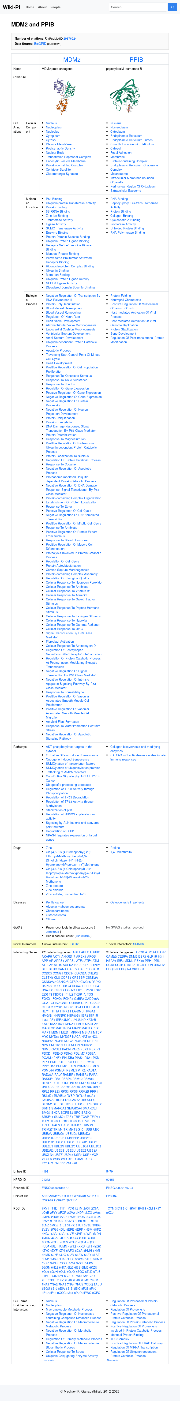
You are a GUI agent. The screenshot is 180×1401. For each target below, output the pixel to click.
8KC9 (109, 1212)
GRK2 (85, 1002)
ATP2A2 (47, 965)
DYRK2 (59, 990)
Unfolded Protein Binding (127, 228)
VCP (95, 1154)
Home (30, 7)
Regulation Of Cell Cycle (62, 561)
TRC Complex (119, 1339)
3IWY (45, 1221)
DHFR (86, 986)
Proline (115, 847)
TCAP (85, 1116)
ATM (96, 960)
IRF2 (59, 1019)
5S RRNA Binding (58, 211)
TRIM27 (47, 1129)
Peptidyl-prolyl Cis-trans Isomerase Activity (134, 205)
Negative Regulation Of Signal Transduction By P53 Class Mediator (71, 673)
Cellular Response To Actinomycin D (71, 645)
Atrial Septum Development (64, 337)
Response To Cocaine (61, 464)
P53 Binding (54, 198)
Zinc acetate (54, 885)
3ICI (125, 1208)
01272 (46, 1179)
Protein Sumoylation (59, 422)
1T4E (53, 1208)
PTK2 (82, 1070)
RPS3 (65, 1091)
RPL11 (55, 1087)
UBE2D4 (47, 1137)
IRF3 (120, 960)
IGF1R (93, 1015)
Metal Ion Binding (58, 274)
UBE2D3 (84, 1133)
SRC (77, 1112)
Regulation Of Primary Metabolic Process (74, 1339)
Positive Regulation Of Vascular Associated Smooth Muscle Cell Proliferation (68, 700)
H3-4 (78, 1007)
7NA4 (71, 1284)
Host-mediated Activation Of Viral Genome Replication (133, 322)
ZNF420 (71, 1163)
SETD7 (65, 1104)
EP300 (88, 990)
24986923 (52, 931)
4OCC (74, 1238)
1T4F (61, 1208)
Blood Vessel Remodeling (63, 312)
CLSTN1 (47, 977)
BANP (161, 952)
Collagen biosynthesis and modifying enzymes (135, 748)
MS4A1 (87, 1032)
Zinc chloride (54, 890)
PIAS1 (79, 1057)
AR (51, 960)
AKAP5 (47, 956)
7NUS (79, 1284)
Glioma (51, 919)
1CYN (110, 1208)
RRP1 (94, 1091)
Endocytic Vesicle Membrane (66, 161)
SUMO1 (59, 1116)
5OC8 (70, 1259)
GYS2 (58, 1007)
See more (48, 1360)
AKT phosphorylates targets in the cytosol (69, 748)
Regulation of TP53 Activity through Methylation (70, 803)
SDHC (91, 1100)
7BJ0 (68, 1280)
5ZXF (80, 1263)
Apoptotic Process (58, 350)
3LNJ (94, 1221)
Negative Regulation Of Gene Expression (74, 396)
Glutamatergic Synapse (62, 173)
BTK (45, 969)
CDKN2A (81, 973)
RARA (93, 1074)
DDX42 (76, 986)
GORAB (74, 1002)
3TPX (71, 1225)
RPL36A (86, 1087)
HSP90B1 (73, 1015)
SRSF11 (47, 1116)
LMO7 (80, 1024)
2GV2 (71, 1212)
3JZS (70, 1221)
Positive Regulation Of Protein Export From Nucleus (71, 533)
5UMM (97, 1259)
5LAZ (96, 1254)
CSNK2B (62, 981)
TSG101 (79, 1129)
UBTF (59, 1154)
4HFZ (97, 1229)
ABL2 (85, 952)
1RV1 (45, 1208)
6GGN (46, 1267)
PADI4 (66, 1049)
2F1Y (53, 1212)
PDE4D (58, 1053)
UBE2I (70, 1142)
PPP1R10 (48, 1066)
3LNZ (45, 1225)
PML (53, 1062)
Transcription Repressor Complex (68, 156)
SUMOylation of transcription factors (70, 763)
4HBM (88, 1229)
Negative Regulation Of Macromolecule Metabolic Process (72, 1324)
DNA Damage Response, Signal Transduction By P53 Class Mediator (71, 428)
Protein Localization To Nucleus (67, 455)
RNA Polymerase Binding (127, 232)
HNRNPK (59, 1015)
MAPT (46, 1032)
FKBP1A (80, 994)
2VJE (64, 1216)
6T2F (45, 1276)
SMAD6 (138, 944)
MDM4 (55, 1032)
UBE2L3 (47, 1146)
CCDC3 (47, 973)
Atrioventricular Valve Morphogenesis (71, 325)
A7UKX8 (80, 1196)
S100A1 (89, 1095)
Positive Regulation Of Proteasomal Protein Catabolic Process (134, 1315)
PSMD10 (48, 1070)
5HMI (96, 1250)
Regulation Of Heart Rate (63, 316)
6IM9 (85, 1267)
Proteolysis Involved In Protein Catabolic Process (73, 555)
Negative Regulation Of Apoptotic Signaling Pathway (68, 736)
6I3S (77, 1267)
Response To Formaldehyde (65, 692)
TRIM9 (68, 1129)
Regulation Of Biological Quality (67, 578)
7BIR (45, 1280)
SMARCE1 (90, 1108)
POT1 (70, 1062)
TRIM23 (87, 1125)
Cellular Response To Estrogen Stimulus (73, 616)
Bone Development (123, 333)
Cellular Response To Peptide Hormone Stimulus (72, 609)
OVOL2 (56, 1049)
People (55, 7)
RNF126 (96, 1083)
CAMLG (111, 956)
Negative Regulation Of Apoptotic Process (68, 470)
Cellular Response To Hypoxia (66, 620)
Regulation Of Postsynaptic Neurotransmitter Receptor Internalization (73, 652)
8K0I (141, 1208)
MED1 (65, 1032)
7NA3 (62, 1284)
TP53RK (75, 1121)
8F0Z (84, 1288)
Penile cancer (55, 902)
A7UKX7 (67, 1196)
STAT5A (129, 965)
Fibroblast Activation (60, 641)
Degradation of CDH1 (60, 831)
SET (56, 1104)
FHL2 (69, 994)
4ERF (79, 1229)
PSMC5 (93, 1066)
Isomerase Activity (123, 224)
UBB (89, 1129)
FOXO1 (47, 998)
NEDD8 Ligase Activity (61, 283)
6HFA (63, 1267)
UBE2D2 (71, 1133)
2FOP (62, 1212)
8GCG (61, 1292)
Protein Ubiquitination (60, 418)
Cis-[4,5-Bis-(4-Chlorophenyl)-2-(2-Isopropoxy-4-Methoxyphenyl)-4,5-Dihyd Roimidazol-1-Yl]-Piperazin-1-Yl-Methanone (73, 875)
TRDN (149, 965)
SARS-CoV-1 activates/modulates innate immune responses (137, 757)
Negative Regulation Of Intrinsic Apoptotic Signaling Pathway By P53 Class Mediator (71, 683)
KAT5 (45, 1024)
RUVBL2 (60, 1095)
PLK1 (45, 1062)
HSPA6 (111, 960)
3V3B (87, 1225)
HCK (85, 1007)
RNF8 (45, 1087)
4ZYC (45, 1250)
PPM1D (88, 1062)
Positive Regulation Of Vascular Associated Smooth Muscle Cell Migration (68, 713)
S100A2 (47, 1100)
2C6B (45, 1212)
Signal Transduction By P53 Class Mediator (69, 635)
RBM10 (77, 1078)
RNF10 (73, 1083)
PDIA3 (68, 1053)
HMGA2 (90, 1011)
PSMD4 (60, 1070)
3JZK (53, 1221)
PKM (96, 1057)
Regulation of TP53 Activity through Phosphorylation (70, 791)
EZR (45, 994)
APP (45, 960)
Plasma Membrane (58, 144)
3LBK (78, 1221)
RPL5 (45, 1091)
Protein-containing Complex (64, 165)
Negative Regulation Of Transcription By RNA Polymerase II (73, 297)
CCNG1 (58, 973)
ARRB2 (70, 960)
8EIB (69, 1288)
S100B (81, 1100)
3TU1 (79, 1225)
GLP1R (152, 956)
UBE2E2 (73, 1137)
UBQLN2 (112, 969)
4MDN (96, 1233)
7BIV (60, 1280)
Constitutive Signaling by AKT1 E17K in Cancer (73, 778)
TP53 (54, 1121)
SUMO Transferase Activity (64, 228)
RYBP (71, 1095)
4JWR (87, 1233)
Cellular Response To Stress (65, 1351)
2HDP (80, 1212)
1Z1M (78, 1208)
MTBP (97, 1032)
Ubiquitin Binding (57, 270)
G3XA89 (47, 1200)
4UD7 (45, 1246)
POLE (61, 1062)
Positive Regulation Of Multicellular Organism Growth (134, 306)
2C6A (95, 1208)
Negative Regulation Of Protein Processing (67, 403)
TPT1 (45, 1125)
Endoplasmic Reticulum (126, 135)
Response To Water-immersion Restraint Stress (73, 727)
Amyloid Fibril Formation (62, 721)
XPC (88, 1159)
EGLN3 (70, 990)
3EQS (81, 1216)
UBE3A (92, 1150)
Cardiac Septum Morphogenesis (67, 569)
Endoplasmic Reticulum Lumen (131, 140)
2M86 (97, 1212)
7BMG (85, 1280)
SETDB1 (76, 1104)
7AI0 (78, 1276)
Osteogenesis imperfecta (127, 902)
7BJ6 (76, 1280)
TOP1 (45, 1121)
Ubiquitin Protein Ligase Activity (67, 279)
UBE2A (47, 1133)
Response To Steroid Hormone (66, 540)
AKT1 (56, 956)
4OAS (55, 1238)
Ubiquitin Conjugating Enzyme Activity (72, 1355)
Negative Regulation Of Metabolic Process (68, 1332)
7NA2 (54, 1284)
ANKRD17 (68, 956)
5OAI (62, 1259)
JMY (67, 1019)
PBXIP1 (94, 1049)
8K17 (157, 1208)
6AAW (89, 1263)
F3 (50, 994)
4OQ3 (73, 1242)
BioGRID (40, 43)
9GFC (96, 1292)
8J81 (70, 1292)
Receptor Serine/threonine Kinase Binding (68, 247)
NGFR (59, 1040)
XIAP (80, 1159)
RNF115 (84, 1083)
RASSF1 (48, 1078)
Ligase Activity (56, 224)
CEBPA (123, 956)
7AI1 (85, 1276)
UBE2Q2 (95, 1146)
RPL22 (65, 1087)
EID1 (79, 990)
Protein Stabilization (124, 329)
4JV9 (61, 1233)
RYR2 (79, 1095)
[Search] (172, 7)
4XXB (81, 1246)
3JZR (62, 1221)
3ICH (118, 1208)
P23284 (111, 1196)
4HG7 (45, 1233)
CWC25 (85, 981)
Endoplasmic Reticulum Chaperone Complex (134, 167)
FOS (90, 994)
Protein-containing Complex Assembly (72, 574)
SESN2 (47, 1104)
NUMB (46, 1049)
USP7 (87, 1154)
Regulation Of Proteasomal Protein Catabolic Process (134, 1303)
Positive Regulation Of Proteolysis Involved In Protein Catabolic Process (136, 1328)
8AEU (98, 1284)
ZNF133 (59, 1163)
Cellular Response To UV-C (64, 628)
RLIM (64, 1083)
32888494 (83, 935)
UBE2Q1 (82, 1146)
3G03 (89, 1216)
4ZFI (89, 1246)
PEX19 (139, 960)
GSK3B (95, 1002)
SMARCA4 (74, 1108)
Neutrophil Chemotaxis (125, 299)
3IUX (97, 1216)
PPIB (136, 59)
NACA (76, 1036)
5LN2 (45, 1259)
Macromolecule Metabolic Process (69, 1309)
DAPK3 (47, 986)
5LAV (70, 1254)
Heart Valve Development (63, 320)
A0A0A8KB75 (51, 1196)
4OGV (64, 1242)
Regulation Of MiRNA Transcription (134, 1347)
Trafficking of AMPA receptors (66, 772)
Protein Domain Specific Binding (68, 236)
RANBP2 (82, 1074)
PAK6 (75, 1049)
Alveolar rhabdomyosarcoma (65, 906)
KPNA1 (70, 1024)
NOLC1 (69, 1040)
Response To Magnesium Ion (66, 439)
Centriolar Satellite (58, 169)
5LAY (87, 1254)
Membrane (117, 156)
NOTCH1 (80, 1040)
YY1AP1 (47, 1163)
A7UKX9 (92, 1196)
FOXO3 (57, 998)
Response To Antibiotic (61, 527)
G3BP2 (79, 998)
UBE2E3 (85, 1137)
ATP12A (150, 952)
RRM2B (84, 1091)
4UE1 (54, 1246)
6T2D (88, 1271)
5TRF (88, 1259)
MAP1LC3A (63, 1028)
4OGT (55, 1242)
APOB (91, 956)
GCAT (46, 1002)
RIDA (56, 1083)
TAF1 (69, 1116)
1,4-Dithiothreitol (121, 852)
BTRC (53, 969)
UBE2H (60, 1142)
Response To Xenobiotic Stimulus (69, 375)
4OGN (46, 1242)
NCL (95, 1036)
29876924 (70, 38)
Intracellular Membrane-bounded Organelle (132, 180)
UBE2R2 (47, 1150)
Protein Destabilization (61, 434)
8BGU (46, 1288)
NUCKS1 (87, 1045)
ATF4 (88, 960)
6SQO (80, 1271)
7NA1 (45, 1284)
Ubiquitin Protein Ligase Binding (67, 241)
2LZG (88, 1212)
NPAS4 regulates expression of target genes (71, 837)
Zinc (49, 847)
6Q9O (71, 1271)
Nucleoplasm (55, 127)
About (42, 7)
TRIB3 (65, 1125)
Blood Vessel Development (64, 308)
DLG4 (95, 986)
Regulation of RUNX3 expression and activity (71, 816)
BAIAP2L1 (81, 965)
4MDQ (46, 1238)
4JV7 (53, 1233)
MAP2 (76, 1028)
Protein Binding (56, 207)
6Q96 (45, 1271)
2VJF (72, 1216)
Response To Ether (59, 506)
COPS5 (66, 977)
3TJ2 (63, 1225)
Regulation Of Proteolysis (127, 1309)
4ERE (70, 1229)
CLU (57, 977)
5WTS (54, 1263)
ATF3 (79, 960)
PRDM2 (61, 1066)
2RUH (55, 1216)
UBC (96, 1129)
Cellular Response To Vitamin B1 (68, 590)
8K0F (133, 1208)
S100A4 (58, 1100)
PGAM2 (47, 1057)
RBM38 (88, 1078)
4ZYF (54, 1250)
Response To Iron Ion (60, 384)
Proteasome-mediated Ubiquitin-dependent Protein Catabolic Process (71, 479)
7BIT (52, 1280)
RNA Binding (119, 198)
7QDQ (88, 1284)
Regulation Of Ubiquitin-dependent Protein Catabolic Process (133, 1353)
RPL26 (75, 1087)
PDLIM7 (79, 1053)
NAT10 (86, 1036)
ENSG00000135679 (55, 1187)
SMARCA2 (58, 1108)
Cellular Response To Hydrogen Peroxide (73, 582)
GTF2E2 (47, 1007)
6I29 (70, 1267)
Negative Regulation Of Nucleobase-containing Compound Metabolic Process (73, 1315)
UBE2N (59, 1146)
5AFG (70, 1250)
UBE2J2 (81, 1142)
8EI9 (54, 1288)
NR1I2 (55, 1045)
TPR (93, 1121)
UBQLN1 (160, 965)
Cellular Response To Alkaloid (66, 595)
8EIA (61, 1288)
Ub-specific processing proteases (68, 784)
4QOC (91, 1242)
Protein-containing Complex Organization (73, 498)
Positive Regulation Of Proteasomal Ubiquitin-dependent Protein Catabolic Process (71, 447)
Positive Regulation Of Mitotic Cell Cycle (73, 523)
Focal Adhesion (120, 152)
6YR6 (62, 1276)
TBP (77, 1116)
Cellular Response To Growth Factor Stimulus (70, 601)
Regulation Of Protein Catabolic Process (73, 460)
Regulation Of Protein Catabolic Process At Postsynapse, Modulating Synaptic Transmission (73, 662)
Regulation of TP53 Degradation (67, 797)
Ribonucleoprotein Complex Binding (70, 266)
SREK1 (86, 1112)
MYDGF (65, 1036)
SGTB (119, 965)
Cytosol (51, 140)
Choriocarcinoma (57, 910)
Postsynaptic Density (60, 148)
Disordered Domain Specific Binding (70, 287)
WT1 (64, 1159)
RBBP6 (66, 1078)
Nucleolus (52, 131)
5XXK (64, 1263)
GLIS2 (55, 1002)
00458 (110, 1179)
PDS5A (91, 1053)
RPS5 (74, 1091)
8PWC (86, 1292)
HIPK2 (64, 1011)
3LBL (86, 1221)
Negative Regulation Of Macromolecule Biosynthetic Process (72, 1345)
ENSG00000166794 (119, 1187)
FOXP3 (68, 998)
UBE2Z (81, 1150)
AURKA (68, 965)
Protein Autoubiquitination (63, 565)
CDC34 (69, 973)
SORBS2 (67, 1112)
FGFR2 (74, 944)
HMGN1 (47, 1015)
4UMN (63, 1246)
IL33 (45, 1019)
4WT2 (72, 1246)
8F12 (45, 1292)
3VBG (96, 1225)
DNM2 (133, 956)
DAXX (56, 986)
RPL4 (96, 1087)
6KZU (93, 1267)
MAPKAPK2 (90, 1028)
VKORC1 (138, 969)
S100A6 (70, 1100)
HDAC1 (94, 1007)
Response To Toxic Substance (66, 380)
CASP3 (83, 969)
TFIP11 (95, 1116)
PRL (157, 960)
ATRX (58, 965)
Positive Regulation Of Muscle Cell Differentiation (69, 546)
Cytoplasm (53, 135)
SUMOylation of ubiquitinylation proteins (73, 767)
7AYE (94, 1276)
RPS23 (55, 1091)
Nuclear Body (55, 152)
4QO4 (82, 1242)
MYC (45, 1036)
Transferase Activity (59, 219)
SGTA (110, 965)
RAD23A (47, 1074)
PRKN (72, 1066)
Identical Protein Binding (62, 253)
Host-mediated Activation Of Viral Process (133, 314)
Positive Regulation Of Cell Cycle (68, 510)
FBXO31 (59, 994)
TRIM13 (75, 1125)
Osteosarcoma (56, 915)
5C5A (78, 1250)
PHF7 (57, 1057)
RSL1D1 (47, 1095)
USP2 (78, 1154)
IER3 (84, 1015)
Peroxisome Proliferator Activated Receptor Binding (69, 259)
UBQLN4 (48, 1154)
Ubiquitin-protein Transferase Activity (71, 203)
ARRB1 (59, 960)
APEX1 (81, 956)
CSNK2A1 (93, 977)
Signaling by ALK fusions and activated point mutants (72, 824)
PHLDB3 (68, 1057)
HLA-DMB (77, 1011)
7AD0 (70, 1276)
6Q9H (54, 1271)
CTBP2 (74, 981)
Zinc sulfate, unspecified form (66, 894)
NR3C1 (65, 1045)
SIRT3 (46, 1108)
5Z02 (71, 1263)
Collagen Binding (121, 215)
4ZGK (97, 1246)
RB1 (57, 1078)
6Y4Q (53, 1276)
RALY (58, 1074)
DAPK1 (96, 981)
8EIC (77, 1288)
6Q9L (62, 1271)
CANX (62, 969)
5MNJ (54, 1259)
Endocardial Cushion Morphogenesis (70, 329)
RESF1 (47, 1083)
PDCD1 (47, 1053)
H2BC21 (68, 1007)
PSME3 (71, 1070)
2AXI (86, 1208)
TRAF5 (55, 1125)
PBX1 (84, 1049)
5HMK (46, 1254)
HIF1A (55, 1011)
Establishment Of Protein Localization (71, 502)
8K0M (149, 1208)
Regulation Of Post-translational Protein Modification (137, 339)
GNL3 (64, 1002)
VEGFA (47, 1159)
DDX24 (66, 986)
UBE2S (59, 1150)
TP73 (85, 1121)
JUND (82, 1019)
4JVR (78, 1233)
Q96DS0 (71, 1200)
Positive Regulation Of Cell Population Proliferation (72, 369)
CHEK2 (93, 973)
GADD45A (92, 998)
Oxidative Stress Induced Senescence (72, 755)
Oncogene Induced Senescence (67, 759)
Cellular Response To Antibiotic (67, 586)
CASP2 (72, 969)
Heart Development (59, 363)
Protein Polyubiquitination (63, 304)
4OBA (64, 1238)
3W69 (54, 1229)
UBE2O (70, 1146)
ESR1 (98, 990)
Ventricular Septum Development (68, 333)
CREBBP (78, 977)
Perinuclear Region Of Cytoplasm (133, 186)
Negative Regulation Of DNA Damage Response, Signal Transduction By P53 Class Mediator (72, 489)
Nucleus (51, 123)
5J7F (54, 1254)
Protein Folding (120, 295)
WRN (56, 1159)
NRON (75, 1045)
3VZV (45, 1229)
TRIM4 (58, 1129)
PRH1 (149, 960)
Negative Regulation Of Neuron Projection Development (67, 411)
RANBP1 (69, 1074)
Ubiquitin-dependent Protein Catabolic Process (71, 344)
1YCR (70, 1208)
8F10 (92, 1288)
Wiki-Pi (11, 7)
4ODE (83, 1238)
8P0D (78, 1292)
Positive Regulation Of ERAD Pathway (136, 1343)
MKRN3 (76, 1032)
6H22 (54, 1267)
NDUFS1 (48, 1040)
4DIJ (62, 1229)
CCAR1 (94, 969)
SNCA (55, 1112)
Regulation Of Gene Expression (67, 388)
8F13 (52, 1292)
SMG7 (46, 1112)
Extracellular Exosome (125, 190)
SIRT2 (97, 1104)
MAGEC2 (48, 1028)
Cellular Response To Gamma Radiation (73, 624)
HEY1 (46, 1011)
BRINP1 (95, 965)
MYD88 (54, 1036)
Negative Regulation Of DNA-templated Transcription (72, 517)
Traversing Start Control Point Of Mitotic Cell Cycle (73, 356)
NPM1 (46, 1045)
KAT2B (91, 1019)
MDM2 (72, 59)
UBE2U (70, 1150)
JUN (74, 1019)
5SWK (79, 1259)
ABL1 (76, 952)
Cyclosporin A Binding (125, 219)
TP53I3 (63, 1121)
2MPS (46, 1216)
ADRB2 (95, 952)
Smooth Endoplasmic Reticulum (132, 144)
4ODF (92, 1238)
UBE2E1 (60, 1137)
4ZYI (62, 1250)
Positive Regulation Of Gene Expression (73, 392)
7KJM (94, 1280)
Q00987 (59, 1200)
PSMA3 (82, 1066)
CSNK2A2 (49, 981)
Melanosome (119, 173)
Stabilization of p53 (59, 810)
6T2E (97, 1271)
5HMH (87, 1250)
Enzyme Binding (57, 232)
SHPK (87, 1104)
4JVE (70, 1233)
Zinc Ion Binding (57, 215)
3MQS (54, 1225)
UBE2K (93, 1142)
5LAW (79, 1254)
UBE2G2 (48, 1142)
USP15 (68, 1154)
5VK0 (45, 1263)
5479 (109, 1171)
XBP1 (72, 1159)
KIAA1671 (57, 1024)
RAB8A (91, 1070)
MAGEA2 (91, 1024)
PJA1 (88, 1057)
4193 (45, 1171)
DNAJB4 (47, 990)
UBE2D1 (58, 1133)
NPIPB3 (92, 1040)
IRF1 (52, 1019)
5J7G (62, 1254)
